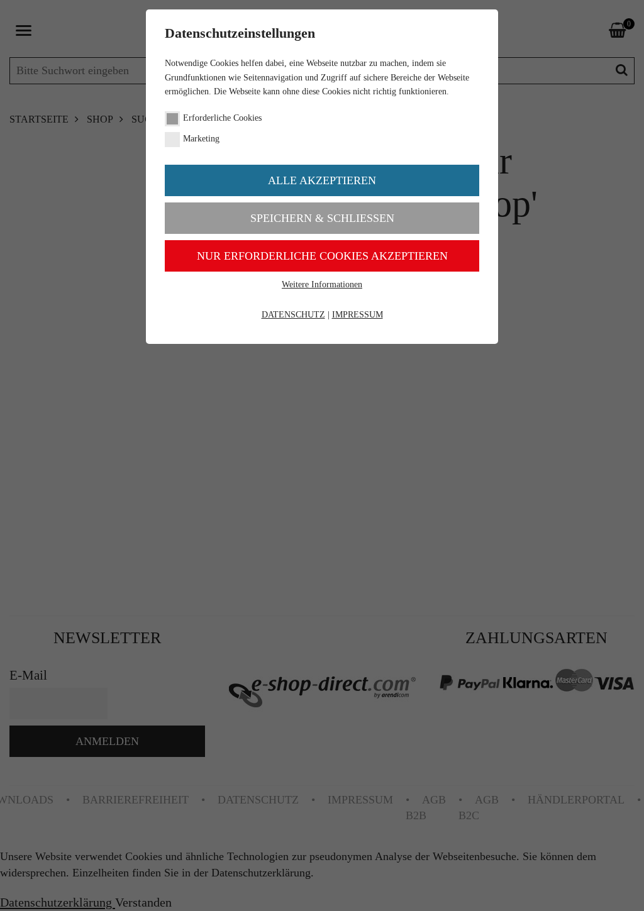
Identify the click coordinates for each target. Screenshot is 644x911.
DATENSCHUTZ (293, 314)
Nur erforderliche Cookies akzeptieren (322, 256)
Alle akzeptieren (322, 180)
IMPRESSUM (357, 314)
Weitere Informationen (322, 284)
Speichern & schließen (322, 218)
